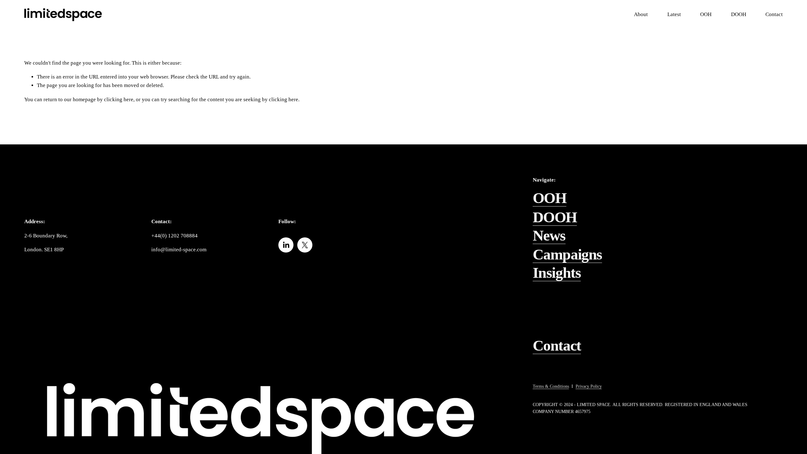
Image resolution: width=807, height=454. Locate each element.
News (549, 235)
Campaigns (567, 254)
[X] (304, 245)
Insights (557, 272)
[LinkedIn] (285, 245)
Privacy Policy (589, 386)
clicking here (118, 99)
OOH (549, 197)
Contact (557, 345)
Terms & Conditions (551, 386)
